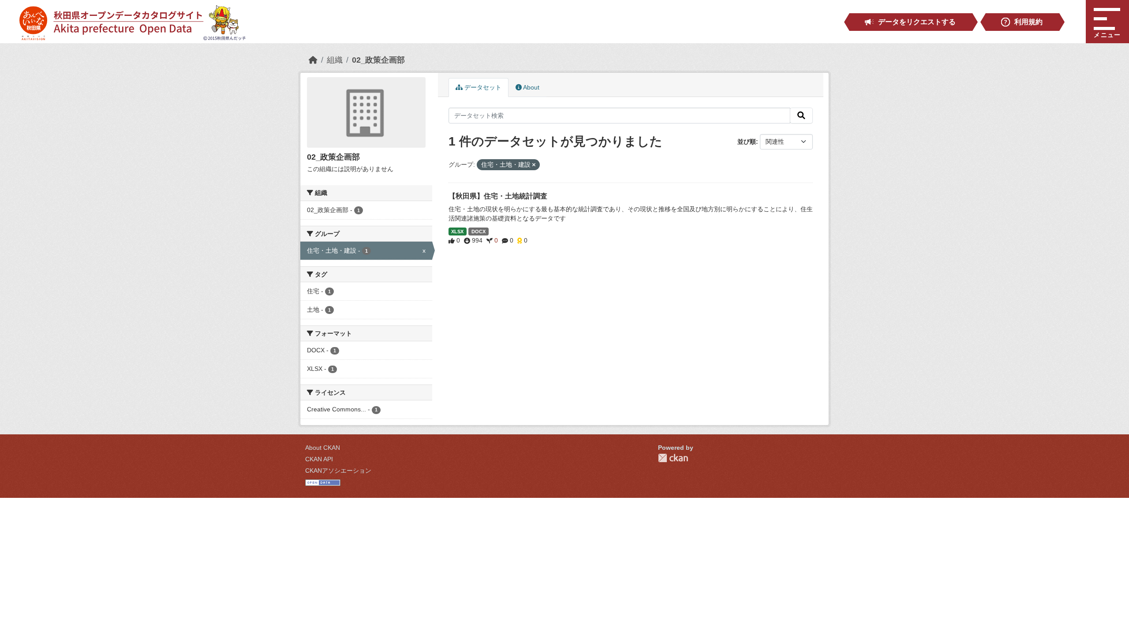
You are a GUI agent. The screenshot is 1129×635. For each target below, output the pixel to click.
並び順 (746, 141)
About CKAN (322, 447)
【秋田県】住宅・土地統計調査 (498, 196)
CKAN (673, 458)
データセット (482, 87)
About (530, 87)
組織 (335, 60)
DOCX (478, 231)
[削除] (533, 165)
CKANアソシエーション (338, 470)
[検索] (801, 115)
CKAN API (319, 459)
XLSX (457, 231)
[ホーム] (313, 60)
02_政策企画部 (378, 60)
